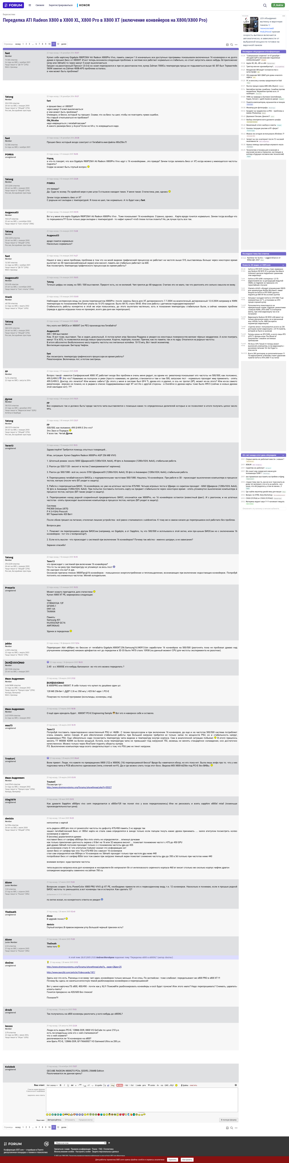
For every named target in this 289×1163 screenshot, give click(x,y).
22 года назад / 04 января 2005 (62, 212)
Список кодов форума (36, 1089)
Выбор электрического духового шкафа (263, 120)
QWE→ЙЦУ (169, 1085)
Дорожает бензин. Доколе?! (258, 116)
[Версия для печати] (227, 44)
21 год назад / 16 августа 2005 (61, 1009)
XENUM (248, 465)
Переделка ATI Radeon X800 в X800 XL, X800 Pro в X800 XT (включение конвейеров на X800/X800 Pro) (105, 20)
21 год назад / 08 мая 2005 (60, 799)
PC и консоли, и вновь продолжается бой (264, 81)
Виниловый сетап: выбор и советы (261, 125)
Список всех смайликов (35, 1091)
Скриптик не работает (255, 468)
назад (17, 44)
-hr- (158, 1085)
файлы (185, 1085)
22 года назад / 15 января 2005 (62, 445)
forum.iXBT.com (111, 1156)
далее (63, 44)
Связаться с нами (62, 1149)
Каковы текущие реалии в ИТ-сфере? (262, 128)
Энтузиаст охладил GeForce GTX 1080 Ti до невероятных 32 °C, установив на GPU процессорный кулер (266, 300)
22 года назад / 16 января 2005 (62, 557)
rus (162, 1085)
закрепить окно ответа (36, 1095)
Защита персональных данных (105, 1151)
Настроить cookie (83, 1151)
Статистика (108, 1149)
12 (58, 44)
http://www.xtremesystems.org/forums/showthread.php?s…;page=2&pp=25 (84, 967)
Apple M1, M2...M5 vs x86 (256, 63)
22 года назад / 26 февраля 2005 (66, 662)
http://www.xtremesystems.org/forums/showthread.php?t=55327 (79, 787)
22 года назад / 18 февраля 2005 (63, 643)
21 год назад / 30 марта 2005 (61, 777)
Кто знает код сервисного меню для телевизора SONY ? (261, 472)
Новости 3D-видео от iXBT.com (256, 265)
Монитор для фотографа (257, 108)
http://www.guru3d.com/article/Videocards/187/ (71, 972)
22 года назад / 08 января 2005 (62, 399)
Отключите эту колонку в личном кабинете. (261, 509)
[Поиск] (265, 5)
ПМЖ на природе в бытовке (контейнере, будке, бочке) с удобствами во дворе (264, 98)
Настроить (187, 1159)
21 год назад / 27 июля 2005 (61, 882)
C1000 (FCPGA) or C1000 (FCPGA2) (259, 498)
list (132, 1085)
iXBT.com (59, 1156)
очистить (193, 1085)
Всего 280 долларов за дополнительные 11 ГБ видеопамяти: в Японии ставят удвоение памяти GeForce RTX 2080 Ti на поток (266, 355)
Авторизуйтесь (54, 1120)
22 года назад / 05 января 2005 (62, 297)
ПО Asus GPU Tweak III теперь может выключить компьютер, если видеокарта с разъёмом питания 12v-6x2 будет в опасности (266, 347)
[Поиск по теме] (232, 44)
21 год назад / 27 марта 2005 (61, 709)
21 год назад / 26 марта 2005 (61, 678)
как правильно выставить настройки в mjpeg (265, 477)
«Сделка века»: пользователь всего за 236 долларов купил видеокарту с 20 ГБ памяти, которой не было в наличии (267, 329)
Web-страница (11, 67)
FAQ (100, 1149)
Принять (173, 1159)
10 (49, 44)
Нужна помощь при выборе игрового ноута (264, 145)
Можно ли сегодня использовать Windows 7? (265, 134)
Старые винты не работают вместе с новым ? (265, 459)
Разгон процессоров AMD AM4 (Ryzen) (262, 86)
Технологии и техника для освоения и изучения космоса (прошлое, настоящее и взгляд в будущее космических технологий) (265, 152)
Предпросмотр (86, 1120)
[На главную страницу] (13, 5)
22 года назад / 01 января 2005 (62, 154)
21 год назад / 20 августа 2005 (62, 1026)
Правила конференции (81, 1149)
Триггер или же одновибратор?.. (260, 66)
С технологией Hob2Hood (267, 28)
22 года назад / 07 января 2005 (62, 321)
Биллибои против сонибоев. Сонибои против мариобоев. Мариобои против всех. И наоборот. (265, 91)
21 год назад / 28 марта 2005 (61, 725)
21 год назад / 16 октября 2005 (62, 1066)
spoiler (99, 1085)
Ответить (232, 53)
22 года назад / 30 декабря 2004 (63, 53)
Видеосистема (9, 14)
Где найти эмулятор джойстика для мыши (263, 492)
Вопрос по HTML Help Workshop (259, 495)
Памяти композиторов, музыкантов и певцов (265, 102)
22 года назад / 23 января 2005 (62, 587)
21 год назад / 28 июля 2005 (61, 912)
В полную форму (228, 1120)
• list (126, 1085)
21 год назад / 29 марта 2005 (64, 758)
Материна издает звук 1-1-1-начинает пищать (265, 502)
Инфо (225, 53)
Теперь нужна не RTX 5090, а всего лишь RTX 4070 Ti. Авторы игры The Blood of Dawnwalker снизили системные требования (267, 337)
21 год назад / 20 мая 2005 (60, 818)
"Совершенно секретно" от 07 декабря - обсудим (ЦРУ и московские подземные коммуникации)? (263, 58)
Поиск (94, 1149)
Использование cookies (64, 1151)
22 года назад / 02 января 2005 (62, 179)
